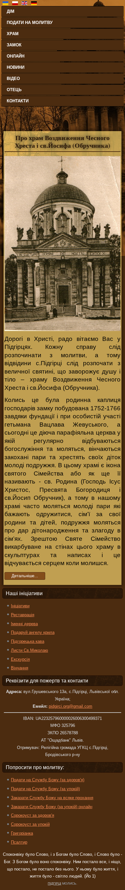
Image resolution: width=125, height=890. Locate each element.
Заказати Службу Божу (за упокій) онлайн (51, 806)
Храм (13, 33)
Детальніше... (25, 575)
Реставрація (22, 614)
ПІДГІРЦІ (54, 883)
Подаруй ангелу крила (32, 632)
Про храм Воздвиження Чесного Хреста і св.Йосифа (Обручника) (62, 141)
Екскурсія (20, 659)
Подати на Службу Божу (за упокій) (45, 788)
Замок (14, 45)
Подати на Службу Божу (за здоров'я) (47, 779)
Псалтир (19, 842)
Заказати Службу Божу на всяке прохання (52, 797)
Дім (10, 11)
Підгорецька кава (27, 641)
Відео (13, 78)
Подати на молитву (30, 22)
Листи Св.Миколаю (29, 650)
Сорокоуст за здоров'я (32, 815)
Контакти (18, 100)
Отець (14, 89)
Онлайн (15, 56)
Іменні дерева (24, 623)
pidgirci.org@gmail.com (70, 706)
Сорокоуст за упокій (30, 824)
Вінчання (19, 668)
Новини (15, 67)
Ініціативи (20, 605)
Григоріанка (22, 833)
